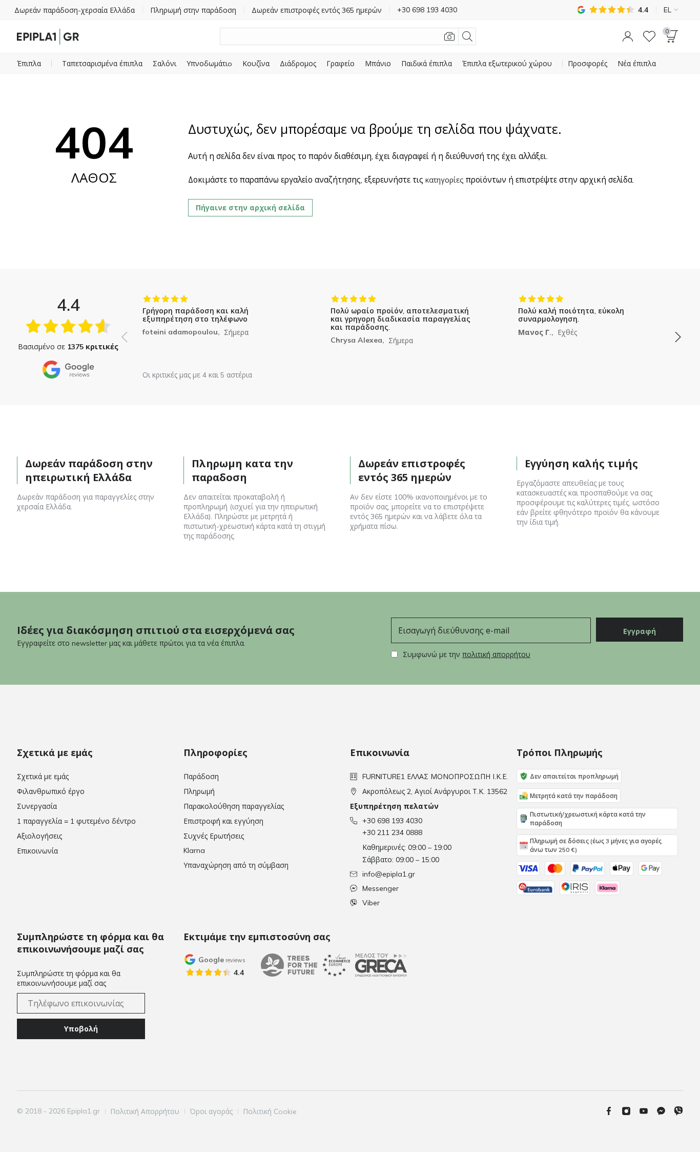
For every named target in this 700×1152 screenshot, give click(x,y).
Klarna (194, 850)
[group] (213, 329)
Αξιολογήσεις (39, 836)
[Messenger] (665, 1111)
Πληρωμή (199, 791)
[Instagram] (630, 1111)
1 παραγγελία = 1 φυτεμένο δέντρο (76, 821)
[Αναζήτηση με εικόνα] (449, 36)
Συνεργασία (37, 806)
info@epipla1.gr (388, 874)
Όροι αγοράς (211, 1111)
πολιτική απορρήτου (496, 654)
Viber (371, 902)
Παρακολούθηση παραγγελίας (233, 806)
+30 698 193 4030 (392, 820)
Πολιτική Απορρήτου (144, 1111)
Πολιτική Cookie (270, 1111)
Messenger (380, 888)
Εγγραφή (639, 631)
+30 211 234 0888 (392, 832)
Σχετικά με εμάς (43, 776)
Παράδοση (201, 776)
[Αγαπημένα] (649, 36)
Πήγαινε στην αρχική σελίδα (250, 207)
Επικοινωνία (37, 851)
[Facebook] (613, 1111)
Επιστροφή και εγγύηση (223, 821)
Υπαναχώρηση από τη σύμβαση (236, 865)
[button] (627, 36)
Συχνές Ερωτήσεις (213, 836)
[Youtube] (647, 1111)
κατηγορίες (444, 180)
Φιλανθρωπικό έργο (51, 791)
